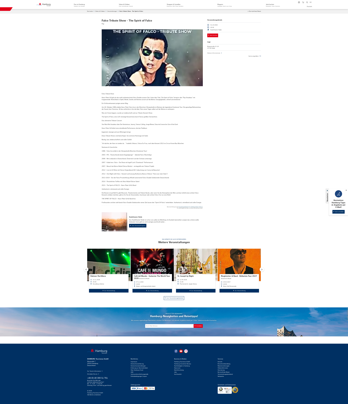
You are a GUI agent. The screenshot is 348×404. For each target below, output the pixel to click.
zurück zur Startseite (130, 351)
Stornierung (221, 370)
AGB (132, 372)
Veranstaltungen (112, 11)
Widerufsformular (223, 368)
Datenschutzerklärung (137, 363)
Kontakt (309, 6)
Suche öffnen (307, 2)
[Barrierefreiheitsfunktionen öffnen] (299, 2)
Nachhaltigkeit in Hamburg (182, 366)
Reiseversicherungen (223, 366)
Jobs (175, 372)
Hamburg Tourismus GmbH (182, 361)
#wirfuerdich (178, 374)
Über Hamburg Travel (137, 370)
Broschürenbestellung (224, 363)
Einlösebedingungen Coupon (139, 376)
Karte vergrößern (254, 56)
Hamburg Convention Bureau (182, 363)
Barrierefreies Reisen (255, 11)
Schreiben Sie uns (92, 374)
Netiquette (221, 376)
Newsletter (327, 197)
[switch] (227, 392)
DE (311, 2)
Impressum (134, 361)
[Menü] (231, 388)
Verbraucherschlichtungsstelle (139, 374)
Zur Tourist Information (94, 371)
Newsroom (177, 368)
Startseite (90, 11)
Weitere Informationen (213, 53)
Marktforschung (179, 370)
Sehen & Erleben (100, 11)
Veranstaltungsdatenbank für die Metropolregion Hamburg (190, 206)
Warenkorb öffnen (303, 2)
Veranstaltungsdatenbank (225, 374)
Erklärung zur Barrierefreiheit (139, 368)
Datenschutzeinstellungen (138, 366)
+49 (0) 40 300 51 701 (97, 378)
